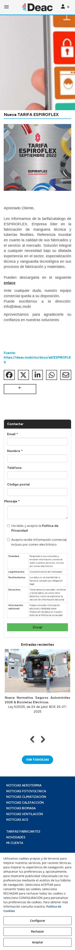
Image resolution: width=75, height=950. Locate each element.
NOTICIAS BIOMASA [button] (21, 808)
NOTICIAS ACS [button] (17, 820)
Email (12, 434)
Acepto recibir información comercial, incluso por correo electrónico (39, 542)
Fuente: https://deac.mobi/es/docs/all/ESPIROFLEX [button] (37, 357)
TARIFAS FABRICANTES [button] (23, 831)
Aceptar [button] (37, 942)
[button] (37, 7)
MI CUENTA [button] (14, 843)
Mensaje (12, 501)
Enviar (37, 627)
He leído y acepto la (35, 528)
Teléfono (14, 468)
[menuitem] (37, 785)
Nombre (15, 451)
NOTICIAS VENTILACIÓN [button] (24, 814)
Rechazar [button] (37, 931)
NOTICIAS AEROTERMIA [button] (23, 785)
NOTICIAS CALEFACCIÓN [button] (25, 803)
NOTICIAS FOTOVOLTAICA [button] (26, 791)
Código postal (18, 484)
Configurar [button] (37, 921)
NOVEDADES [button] (15, 837)
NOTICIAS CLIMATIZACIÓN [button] (26, 797)
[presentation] (32, 739)
